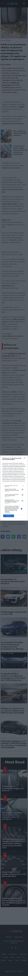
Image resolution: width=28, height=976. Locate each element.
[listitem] (14, 486)
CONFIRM (8, 515)
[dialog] (14, 488)
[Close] (24, 458)
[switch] (22, 489)
